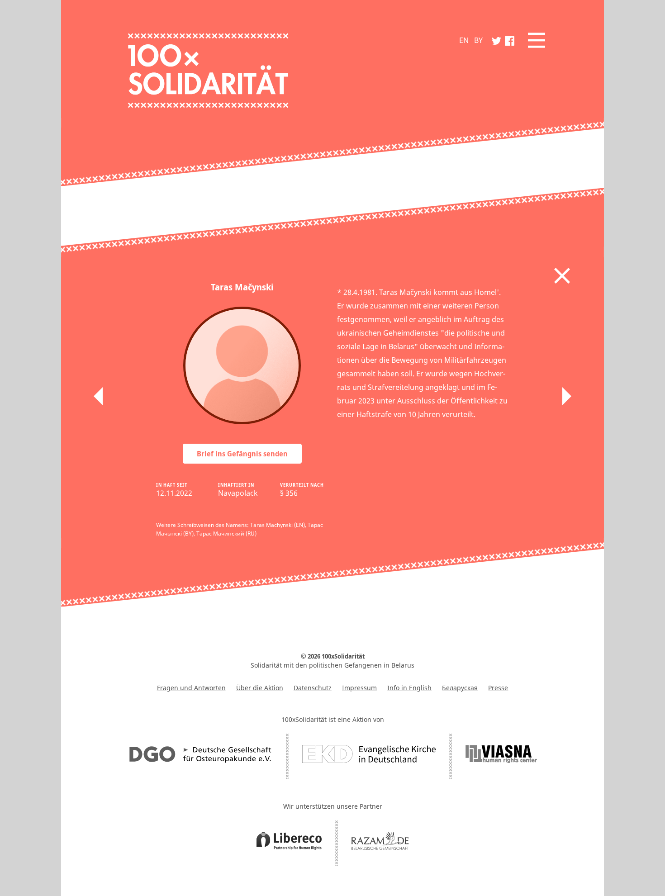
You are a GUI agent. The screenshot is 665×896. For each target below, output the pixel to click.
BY (478, 40)
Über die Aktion (259, 687)
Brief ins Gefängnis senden (242, 454)
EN (464, 40)
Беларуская (460, 687)
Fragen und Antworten (191, 687)
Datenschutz (313, 687)
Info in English (409, 687)
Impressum (359, 687)
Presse (498, 687)
